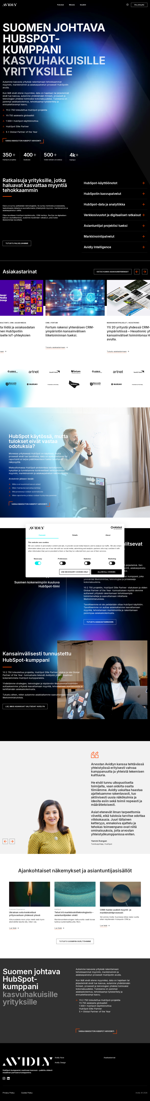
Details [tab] (75, 535)
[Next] (144, 271)
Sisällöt (83, 5)
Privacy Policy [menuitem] (8, 1093)
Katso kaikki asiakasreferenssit (113, 272)
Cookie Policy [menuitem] (27, 1093)
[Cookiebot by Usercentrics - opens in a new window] (112, 528)
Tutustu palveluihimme (16, 243)
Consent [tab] (42, 535)
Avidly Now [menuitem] (59, 1058)
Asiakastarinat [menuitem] (109, 1058)
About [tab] (108, 535)
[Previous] (136, 271)
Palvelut (60, 5)
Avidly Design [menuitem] (60, 1062)
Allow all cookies (106, 572)
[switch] (63, 563)
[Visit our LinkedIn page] (8, 1078)
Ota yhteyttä (139, 5)
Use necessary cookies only (74, 572)
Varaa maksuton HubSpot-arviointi (23, 141)
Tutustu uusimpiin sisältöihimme (75, 941)
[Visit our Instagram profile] (4, 1078)
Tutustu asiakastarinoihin (100, 622)
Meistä (72, 5)
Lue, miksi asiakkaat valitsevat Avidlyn (25, 706)
